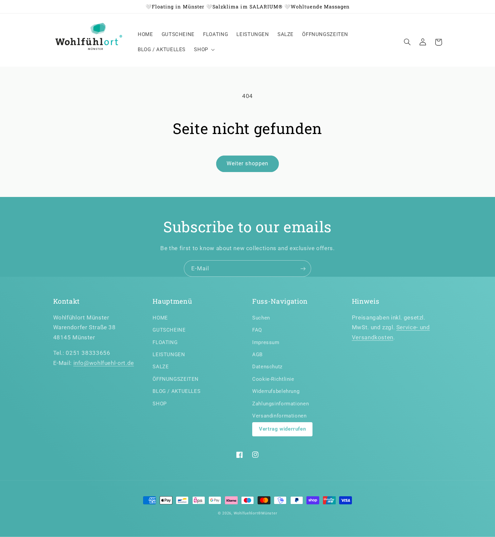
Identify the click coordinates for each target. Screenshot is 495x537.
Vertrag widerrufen (282, 429)
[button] (204, 49)
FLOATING (165, 342)
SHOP (160, 404)
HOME (160, 318)
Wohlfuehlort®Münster (255, 513)
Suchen (261, 318)
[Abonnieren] (303, 268)
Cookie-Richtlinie (273, 379)
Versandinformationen (279, 416)
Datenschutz (267, 367)
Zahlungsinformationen (280, 404)
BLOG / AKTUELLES (176, 391)
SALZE (161, 367)
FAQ (257, 330)
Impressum (265, 342)
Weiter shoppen (247, 163)
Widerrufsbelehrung (275, 391)
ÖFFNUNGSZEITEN (176, 379)
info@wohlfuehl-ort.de (103, 363)
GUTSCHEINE (169, 330)
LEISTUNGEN (169, 354)
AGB (257, 354)
